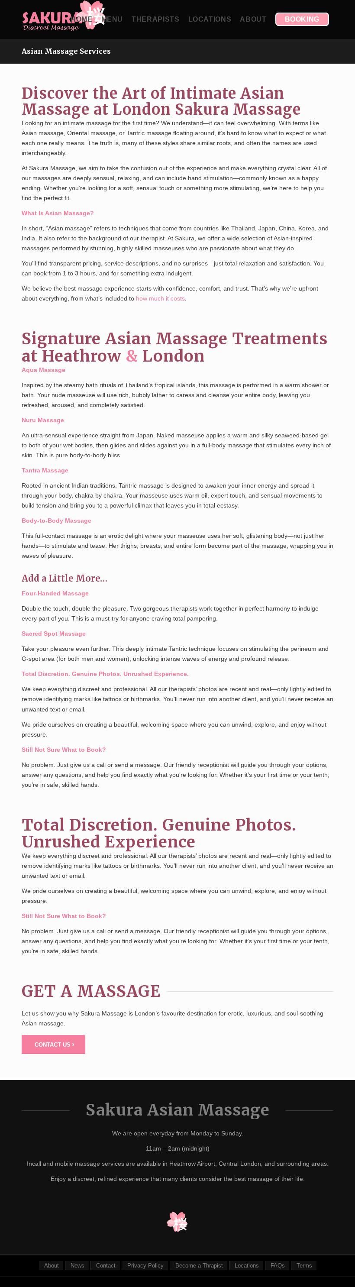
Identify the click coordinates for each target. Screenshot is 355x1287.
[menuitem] (81, 19)
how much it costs (160, 298)
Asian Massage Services (66, 51)
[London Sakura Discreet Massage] (64, 19)
